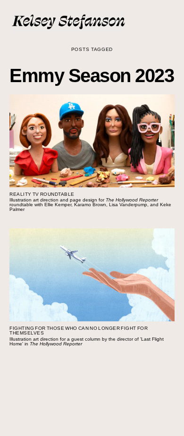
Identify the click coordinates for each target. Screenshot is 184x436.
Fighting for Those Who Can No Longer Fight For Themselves (78, 330)
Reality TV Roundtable (42, 194)
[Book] (99, 403)
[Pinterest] (127, 403)
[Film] (85, 403)
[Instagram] (56, 403)
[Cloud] (70, 403)
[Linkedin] (113, 403)
